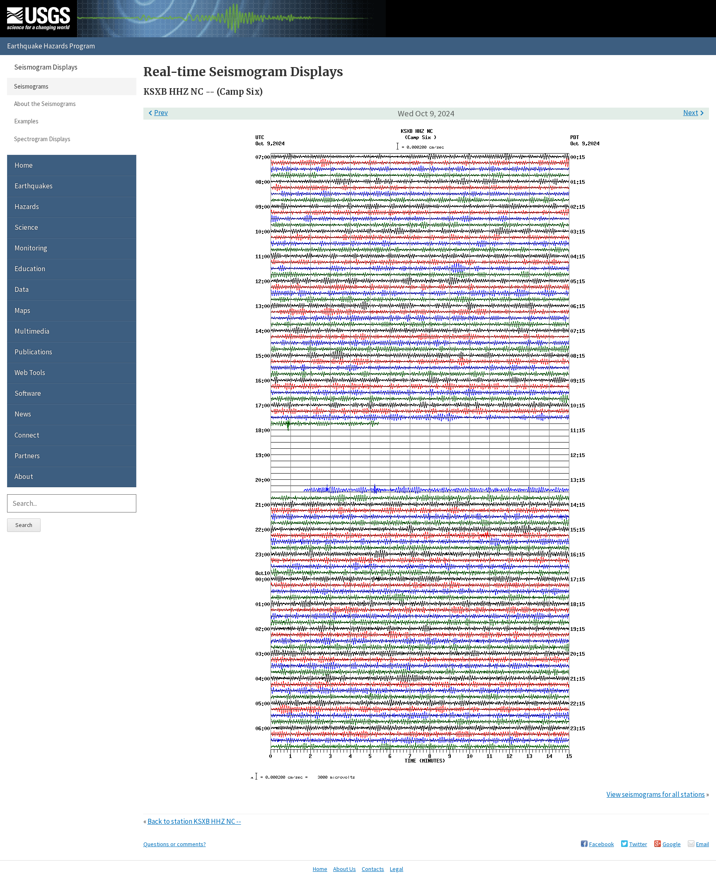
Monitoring (31, 248)
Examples (26, 121)
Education (30, 268)
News (23, 414)
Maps (22, 310)
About (24, 476)
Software (28, 393)
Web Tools (30, 372)
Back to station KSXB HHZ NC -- (194, 821)
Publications (33, 351)
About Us (344, 869)
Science (26, 227)
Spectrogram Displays (42, 139)
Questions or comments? (174, 844)
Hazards (27, 206)
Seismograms (31, 86)
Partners (27, 455)
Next (695, 112)
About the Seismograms (45, 104)
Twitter (638, 844)
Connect (27, 435)
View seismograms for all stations (656, 794)
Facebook (601, 844)
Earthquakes (34, 185)
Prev (156, 112)
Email (702, 844)
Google (672, 844)
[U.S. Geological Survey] (38, 18)
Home (24, 165)
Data (22, 289)
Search (23, 525)
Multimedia (32, 331)
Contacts (373, 869)
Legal (396, 869)
